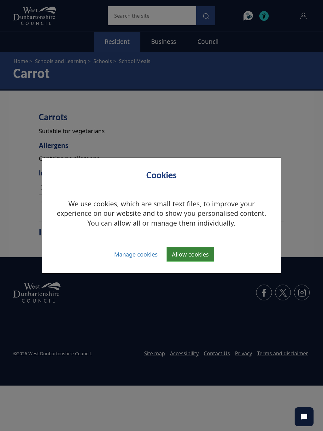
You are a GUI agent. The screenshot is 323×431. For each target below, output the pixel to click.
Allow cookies (190, 254)
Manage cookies (136, 254)
